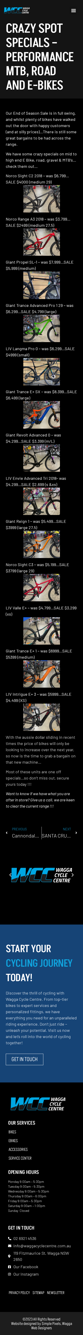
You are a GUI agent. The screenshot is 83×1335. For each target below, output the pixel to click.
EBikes (13, 1141)
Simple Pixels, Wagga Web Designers (51, 1326)
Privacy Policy (19, 1293)
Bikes (12, 1132)
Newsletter (55, 1293)
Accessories (18, 1149)
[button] (73, 10)
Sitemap (38, 1293)
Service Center (20, 1158)
